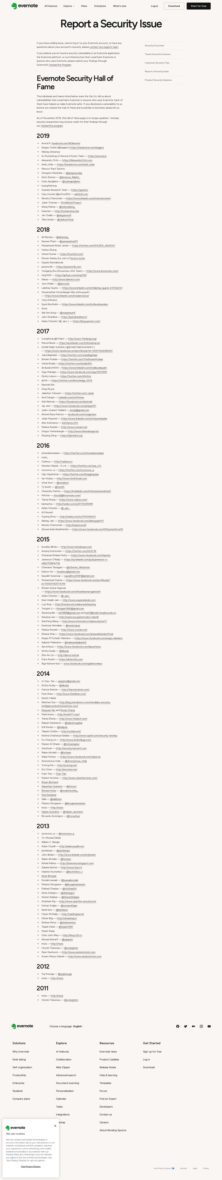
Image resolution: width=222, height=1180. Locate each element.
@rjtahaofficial (65, 219)
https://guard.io (79, 189)
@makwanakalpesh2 (75, 642)
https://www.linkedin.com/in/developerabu (85, 304)
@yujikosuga (65, 973)
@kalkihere (56, 799)
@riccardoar (73, 816)
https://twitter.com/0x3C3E (80, 551)
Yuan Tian (61, 773)
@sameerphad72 (69, 241)
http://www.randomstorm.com (78, 952)
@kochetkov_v (74, 871)
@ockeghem (71, 947)
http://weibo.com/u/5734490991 (74, 503)
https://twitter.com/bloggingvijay (81, 474)
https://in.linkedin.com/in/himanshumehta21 (87, 491)
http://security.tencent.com (71, 748)
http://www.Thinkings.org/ (82, 338)
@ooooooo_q (66, 833)
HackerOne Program (60, 64)
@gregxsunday (74, 173)
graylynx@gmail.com (69, 681)
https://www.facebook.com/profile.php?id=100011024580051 (79, 350)
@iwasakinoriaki (69, 880)
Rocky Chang (67, 710)
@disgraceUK (64, 215)
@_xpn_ (65, 508)
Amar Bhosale (49, 875)
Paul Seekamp (49, 794)
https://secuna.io (97, 156)
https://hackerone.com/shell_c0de (76, 164)
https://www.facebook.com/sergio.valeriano (98, 638)
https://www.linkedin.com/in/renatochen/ (88, 198)
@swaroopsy (73, 625)
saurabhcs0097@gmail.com (79, 575)
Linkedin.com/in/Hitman (71, 397)
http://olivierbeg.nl (67, 918)
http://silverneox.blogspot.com (77, 863)
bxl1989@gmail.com (69, 612)
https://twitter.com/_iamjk (79, 393)
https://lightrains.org (71, 435)
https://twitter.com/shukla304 (75, 363)
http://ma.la (57, 807)
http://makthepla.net (73, 914)
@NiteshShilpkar (70, 897)
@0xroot (71, 786)
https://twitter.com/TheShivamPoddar (82, 359)
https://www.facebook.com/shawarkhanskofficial (86, 633)
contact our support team (104, 47)
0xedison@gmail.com (68, 571)
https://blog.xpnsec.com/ (86, 321)
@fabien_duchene (73, 811)
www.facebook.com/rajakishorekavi (83, 663)
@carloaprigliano (71, 181)
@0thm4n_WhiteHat (78, 567)
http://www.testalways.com (76, 546)
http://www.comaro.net (74, 427)
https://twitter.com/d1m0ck (75, 376)
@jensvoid (63, 283)
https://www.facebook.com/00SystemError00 (97, 529)
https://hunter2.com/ (71, 254)
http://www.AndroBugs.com (75, 739)
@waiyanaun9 (67, 312)
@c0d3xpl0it (70, 888)
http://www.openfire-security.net (77, 901)
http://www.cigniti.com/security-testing (95, 735)
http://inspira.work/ (76, 525)
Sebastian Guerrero (52, 786)
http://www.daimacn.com (66, 279)
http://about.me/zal (68, 655)
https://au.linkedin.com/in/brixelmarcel (79, 343)
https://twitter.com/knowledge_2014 (71, 380)
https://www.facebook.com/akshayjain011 (81, 520)
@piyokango (63, 850)
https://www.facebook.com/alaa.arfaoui (79, 646)
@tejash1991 (66, 926)
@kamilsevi (62, 909)
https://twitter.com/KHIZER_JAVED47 (93, 245)
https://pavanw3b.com (68, 266)
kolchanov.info (70, 422)
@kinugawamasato (75, 803)
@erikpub (62, 727)
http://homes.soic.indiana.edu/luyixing (75, 604)
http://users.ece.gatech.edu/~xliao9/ (79, 617)
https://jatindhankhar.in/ (74, 316)
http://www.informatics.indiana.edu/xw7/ (84, 621)
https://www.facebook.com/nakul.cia (80, 756)
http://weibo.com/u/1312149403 (78, 516)
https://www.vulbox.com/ (73, 499)
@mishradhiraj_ (67, 206)
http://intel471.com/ (69, 714)
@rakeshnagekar (73, 722)
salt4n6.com (81, 194)
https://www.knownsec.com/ (102, 271)
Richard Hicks (49, 790)
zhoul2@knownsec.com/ (67, 495)
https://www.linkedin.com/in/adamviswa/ (67, 295)
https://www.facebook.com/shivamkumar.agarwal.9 (72, 591)
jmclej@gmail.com (79, 410)
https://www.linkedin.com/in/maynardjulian (84, 418)
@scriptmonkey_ (69, 790)
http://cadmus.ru (63, 461)
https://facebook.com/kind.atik (75, 401)
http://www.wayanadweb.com (79, 600)
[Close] (55, 1126)
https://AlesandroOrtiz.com (77, 160)
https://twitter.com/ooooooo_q (76, 470)
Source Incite (77, 258)
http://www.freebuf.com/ (73, 718)
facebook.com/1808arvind (65, 143)
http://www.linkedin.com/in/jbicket (77, 854)
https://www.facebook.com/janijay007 (75, 405)
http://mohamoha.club (67, 211)
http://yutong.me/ (67, 765)
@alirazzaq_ (62, 237)
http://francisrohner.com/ (75, 689)
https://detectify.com (71, 659)
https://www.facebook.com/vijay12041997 (83, 372)
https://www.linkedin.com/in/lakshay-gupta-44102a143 (92, 287)
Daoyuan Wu (48, 710)
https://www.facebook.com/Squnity (90, 555)
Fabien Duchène (50, 811)
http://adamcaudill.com (71, 846)
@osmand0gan (69, 905)
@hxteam (66, 752)
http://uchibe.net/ (71, 731)
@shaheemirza (68, 922)
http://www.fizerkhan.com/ (71, 693)
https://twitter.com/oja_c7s (86, 465)
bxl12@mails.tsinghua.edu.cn (100, 612)
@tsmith (59, 486)
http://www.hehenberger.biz (83, 431)
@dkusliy (64, 650)
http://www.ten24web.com (72, 478)
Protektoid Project (71, 202)
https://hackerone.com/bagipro (87, 147)
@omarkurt (63, 482)
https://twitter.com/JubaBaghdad (79, 355)
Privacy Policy (12, 1154)
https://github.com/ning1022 (71, 275)
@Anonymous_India (76, 761)
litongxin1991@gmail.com (70, 608)
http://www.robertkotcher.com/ (80, 777)
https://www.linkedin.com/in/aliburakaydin (84, 367)
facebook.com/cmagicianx (82, 414)
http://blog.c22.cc (72, 935)
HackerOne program (52, 125)
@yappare (67, 939)
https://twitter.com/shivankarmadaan (84, 453)
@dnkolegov (68, 892)
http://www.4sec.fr (71, 867)
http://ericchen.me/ (66, 769)
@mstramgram (71, 744)
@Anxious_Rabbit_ (70, 177)
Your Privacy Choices (31, 1166)
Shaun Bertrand (50, 782)
